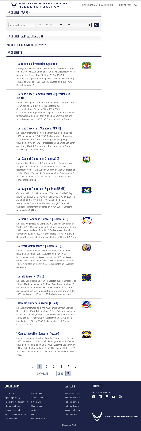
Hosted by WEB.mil (70, 425)
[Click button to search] (96, 25)
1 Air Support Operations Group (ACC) (37, 158)
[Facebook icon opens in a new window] (94, 397)
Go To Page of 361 (50, 373)
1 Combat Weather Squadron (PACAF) (37, 333)
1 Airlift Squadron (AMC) (30, 276)
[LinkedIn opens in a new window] (100, 397)
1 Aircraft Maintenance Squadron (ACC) (38, 245)
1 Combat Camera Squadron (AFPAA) (37, 303)
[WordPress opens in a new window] (120, 397)
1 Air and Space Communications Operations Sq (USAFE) (43, 95)
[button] (4, 5)
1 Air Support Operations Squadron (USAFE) (40, 188)
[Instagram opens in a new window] (107, 397)
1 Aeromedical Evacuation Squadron (36, 63)
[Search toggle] (136, 5)
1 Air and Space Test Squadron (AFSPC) (38, 128)
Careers (70, 386)
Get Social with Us (101, 392)
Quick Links (12, 386)
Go (68, 373)
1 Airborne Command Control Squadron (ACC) (42, 219)
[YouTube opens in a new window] (114, 397)
